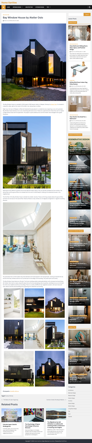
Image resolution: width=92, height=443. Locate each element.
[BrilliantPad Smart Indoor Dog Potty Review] (79, 69)
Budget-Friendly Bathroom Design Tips (78, 378)
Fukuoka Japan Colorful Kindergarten (10, 425)
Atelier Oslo (54, 104)
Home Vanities (9, 2)
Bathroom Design (74, 44)
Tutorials (70, 416)
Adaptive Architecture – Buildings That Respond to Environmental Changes (77, 221)
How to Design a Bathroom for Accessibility (79, 360)
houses (7, 396)
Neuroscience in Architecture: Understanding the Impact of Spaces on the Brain (78, 167)
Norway (11, 396)
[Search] (89, 7)
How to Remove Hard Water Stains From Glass (78, 342)
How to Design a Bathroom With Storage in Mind (79, 300)
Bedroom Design (71, 395)
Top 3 (69, 414)
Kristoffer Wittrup (14, 391)
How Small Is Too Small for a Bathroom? (78, 117)
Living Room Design (72, 408)
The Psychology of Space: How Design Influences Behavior (32, 426)
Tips (48, 7)
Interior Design (17, 7)
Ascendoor (51, 441)
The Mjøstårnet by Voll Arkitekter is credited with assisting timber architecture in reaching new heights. (56, 424)
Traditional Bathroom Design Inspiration (78, 318)
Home (8, 7)
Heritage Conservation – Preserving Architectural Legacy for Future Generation (79, 185)
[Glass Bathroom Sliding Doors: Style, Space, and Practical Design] (79, 33)
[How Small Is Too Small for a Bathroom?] (79, 104)
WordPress (63, 441)
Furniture (72, 80)
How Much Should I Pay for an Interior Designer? (78, 282)
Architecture (29, 7)
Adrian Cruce (6, 20)
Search (87, 14)
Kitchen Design (71, 406)
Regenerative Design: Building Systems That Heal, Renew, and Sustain (79, 149)
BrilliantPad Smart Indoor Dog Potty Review (78, 83)
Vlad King (73, 171)
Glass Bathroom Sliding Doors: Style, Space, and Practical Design (79, 47)
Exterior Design (40, 7)
